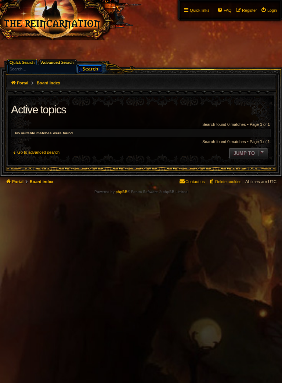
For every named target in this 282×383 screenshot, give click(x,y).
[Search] (90, 68)
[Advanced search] (58, 62)
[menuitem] (269, 10)
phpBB (121, 192)
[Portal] (77, 20)
